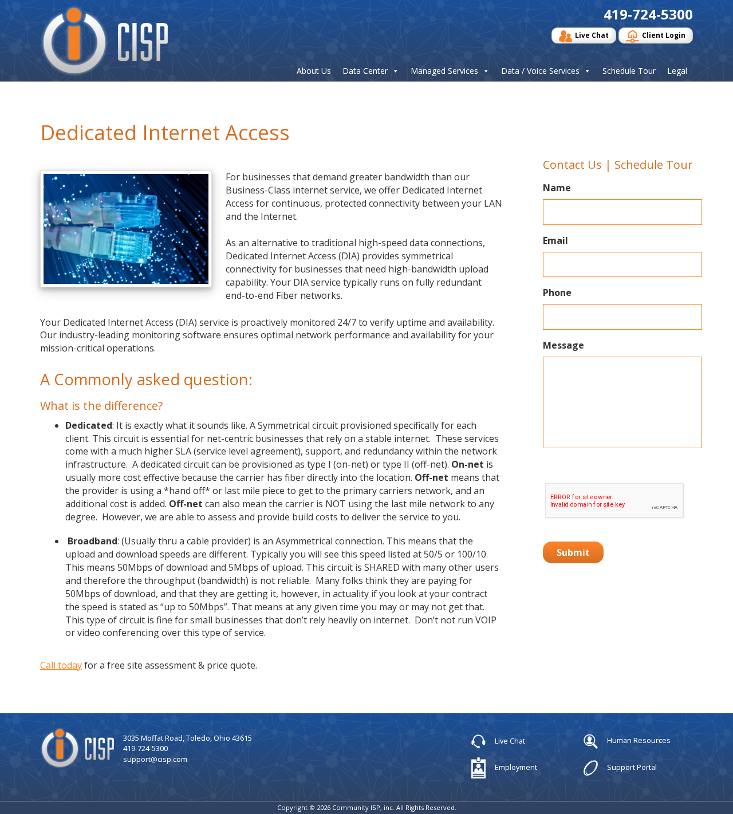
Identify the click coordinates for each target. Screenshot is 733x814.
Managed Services (444, 71)
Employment (515, 767)
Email (555, 241)
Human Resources (638, 740)
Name (557, 188)
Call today (61, 665)
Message (563, 345)
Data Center (365, 71)
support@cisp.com (155, 759)
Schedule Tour (629, 71)
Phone (557, 293)
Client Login (663, 35)
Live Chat (592, 35)
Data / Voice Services (540, 71)
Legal (677, 71)
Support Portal (631, 767)
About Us (314, 71)
